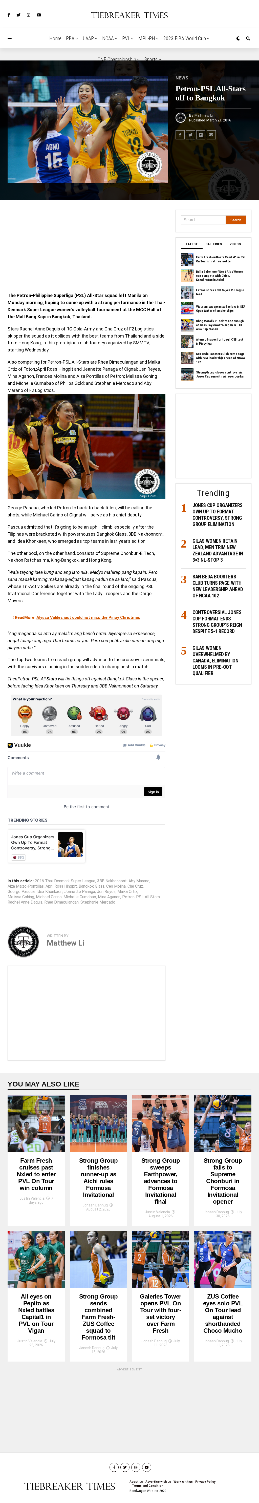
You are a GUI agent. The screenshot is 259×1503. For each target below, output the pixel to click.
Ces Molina (116, 886)
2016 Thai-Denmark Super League (65, 881)
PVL (126, 38)
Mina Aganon (109, 897)
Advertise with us (158, 1482)
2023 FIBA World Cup (184, 38)
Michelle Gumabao (79, 897)
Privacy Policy (205, 1482)
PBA (70, 38)
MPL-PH (146, 38)
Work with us (183, 1482)
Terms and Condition (147, 1486)
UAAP (88, 38)
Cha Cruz (135, 886)
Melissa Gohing (21, 897)
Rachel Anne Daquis (25, 902)
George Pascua (21, 892)
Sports (151, 59)
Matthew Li (204, 115)
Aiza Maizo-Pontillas (26, 886)
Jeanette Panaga (79, 892)
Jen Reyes (106, 892)
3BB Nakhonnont (112, 881)
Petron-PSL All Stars (141, 897)
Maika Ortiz (127, 892)
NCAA (108, 38)
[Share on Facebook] (180, 134)
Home (55, 38)
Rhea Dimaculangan (61, 902)
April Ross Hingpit (61, 886)
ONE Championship (117, 59)
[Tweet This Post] (190, 134)
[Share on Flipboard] (200, 134)
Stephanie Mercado (97, 902)
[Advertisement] (86, 247)
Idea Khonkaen (49, 892)
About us (136, 1482)
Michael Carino (49, 897)
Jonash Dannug (95, 1205)
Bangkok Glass (91, 886)
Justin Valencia (32, 1198)
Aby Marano (138, 881)
